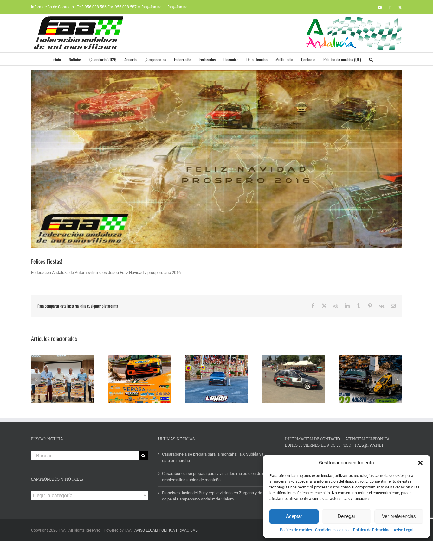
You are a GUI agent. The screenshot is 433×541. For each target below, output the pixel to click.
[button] (420, 463)
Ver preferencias (399, 516)
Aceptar (294, 516)
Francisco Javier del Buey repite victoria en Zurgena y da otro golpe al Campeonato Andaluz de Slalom (216, 495)
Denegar (346, 516)
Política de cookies (296, 530)
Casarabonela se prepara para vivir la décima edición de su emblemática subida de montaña (214, 476)
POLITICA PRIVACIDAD (178, 530)
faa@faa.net (178, 7)
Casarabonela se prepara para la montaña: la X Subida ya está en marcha (212, 457)
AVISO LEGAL (145, 530)
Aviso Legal (403, 530)
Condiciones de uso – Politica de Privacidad (353, 530)
